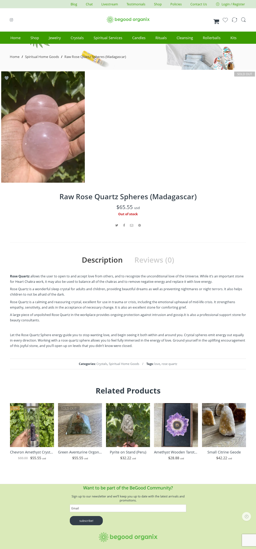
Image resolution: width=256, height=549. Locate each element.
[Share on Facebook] (124, 225)
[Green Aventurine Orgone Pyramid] (80, 425)
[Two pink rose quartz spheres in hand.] (43, 127)
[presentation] (8, 433)
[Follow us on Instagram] (11, 19)
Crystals (101, 364)
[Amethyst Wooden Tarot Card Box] (176, 425)
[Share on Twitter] (117, 225)
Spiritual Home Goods (42, 56)
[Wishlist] (225, 21)
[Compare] (234, 21)
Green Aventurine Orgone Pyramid (80, 452)
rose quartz (169, 364)
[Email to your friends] (132, 225)
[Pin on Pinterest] (139, 225)
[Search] (243, 21)
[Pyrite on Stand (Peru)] (128, 425)
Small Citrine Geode (224, 452)
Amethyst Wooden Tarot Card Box (176, 452)
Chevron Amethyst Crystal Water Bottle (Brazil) (32, 452)
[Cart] (216, 21)
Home (15, 56)
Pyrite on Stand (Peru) (128, 452)
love (157, 364)
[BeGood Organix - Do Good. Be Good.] (128, 18)
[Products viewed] (246, 516)
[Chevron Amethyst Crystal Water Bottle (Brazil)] (32, 425)
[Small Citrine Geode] (224, 425)
